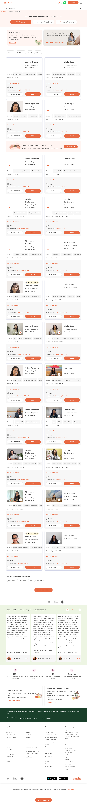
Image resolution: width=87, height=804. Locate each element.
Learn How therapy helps (54, 42)
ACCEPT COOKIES (43, 800)
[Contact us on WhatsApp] (64, 2)
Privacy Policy (70, 789)
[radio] (20, 22)
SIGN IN (73, 2)
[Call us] (60, 2)
